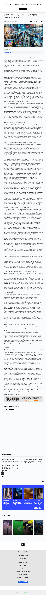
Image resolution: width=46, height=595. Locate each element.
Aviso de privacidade (23, 571)
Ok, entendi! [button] (23, 8)
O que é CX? (23, 575)
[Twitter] (24, 551)
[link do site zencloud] (26, 592)
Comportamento (6, 500)
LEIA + (42, 481)
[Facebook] (18, 551)
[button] (31, 21)
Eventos (23, 559)
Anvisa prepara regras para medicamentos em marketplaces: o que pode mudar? (10, 467)
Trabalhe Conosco (23, 578)
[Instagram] (21, 551)
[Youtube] (27, 551)
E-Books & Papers (23, 556)
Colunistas (23, 562)
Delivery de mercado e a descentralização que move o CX (12, 460)
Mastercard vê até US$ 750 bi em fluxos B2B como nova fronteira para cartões (33, 460)
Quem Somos (23, 565)
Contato (23, 568)
